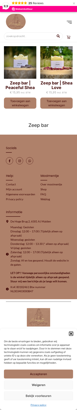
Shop (43, 189)
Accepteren (38, 374)
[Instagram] (19, 160)
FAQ (43, 194)
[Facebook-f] (9, 160)
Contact (11, 184)
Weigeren (38, 385)
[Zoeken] (58, 36)
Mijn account (14, 189)
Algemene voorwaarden (20, 194)
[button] (71, 334)
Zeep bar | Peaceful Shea (20, 85)
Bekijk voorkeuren (38, 396)
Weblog (45, 199)
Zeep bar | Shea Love (56, 85)
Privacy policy (38, 404)
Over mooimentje (51, 184)
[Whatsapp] (29, 160)
